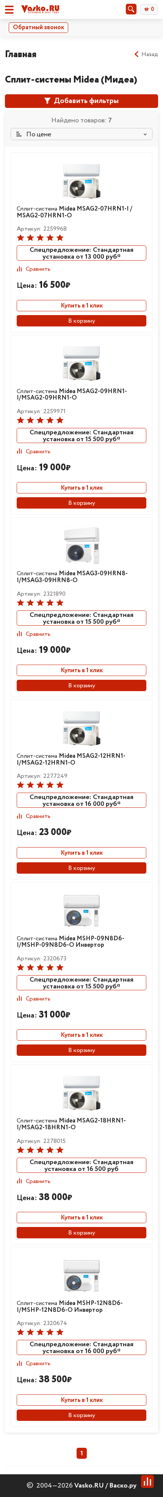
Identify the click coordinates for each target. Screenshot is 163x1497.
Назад (149, 55)
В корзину (81, 321)
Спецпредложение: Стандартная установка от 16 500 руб (81, 1165)
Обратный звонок (38, 27)
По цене (38, 134)
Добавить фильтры (85, 100)
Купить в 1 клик (82, 305)
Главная (20, 54)
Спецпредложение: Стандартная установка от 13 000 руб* (81, 253)
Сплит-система (74, 212)
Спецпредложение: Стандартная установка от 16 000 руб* (81, 800)
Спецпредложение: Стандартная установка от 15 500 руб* (81, 435)
